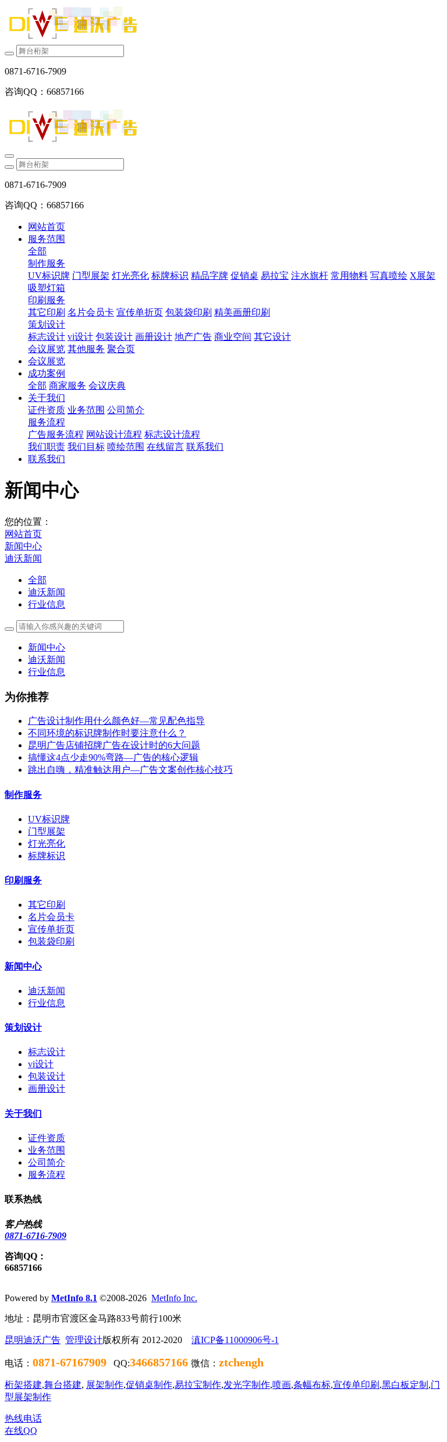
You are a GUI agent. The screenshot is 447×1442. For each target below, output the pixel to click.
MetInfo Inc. (174, 1298)
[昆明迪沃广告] (223, 25)
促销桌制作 (149, 1385)
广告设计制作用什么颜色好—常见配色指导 (116, 721)
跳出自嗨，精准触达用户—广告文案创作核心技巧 (130, 770)
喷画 (281, 1385)
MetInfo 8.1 (74, 1298)
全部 (37, 251)
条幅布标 (312, 1385)
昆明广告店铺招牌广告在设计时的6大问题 (114, 745)
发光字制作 (247, 1385)
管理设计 (83, 1340)
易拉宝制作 (198, 1385)
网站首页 (46, 227)
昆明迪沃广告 (33, 1340)
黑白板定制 (405, 1385)
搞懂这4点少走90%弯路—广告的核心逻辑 (113, 757)
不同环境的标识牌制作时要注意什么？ (107, 733)
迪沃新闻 (23, 558)
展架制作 (104, 1385)
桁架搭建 (23, 1385)
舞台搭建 (62, 1385)
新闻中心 (23, 546)
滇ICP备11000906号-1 (235, 1340)
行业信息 (46, 604)
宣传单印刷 (356, 1385)
